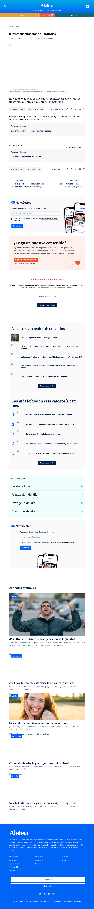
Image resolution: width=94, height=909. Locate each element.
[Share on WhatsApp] (84, 109)
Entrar (54, 296)
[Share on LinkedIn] (71, 109)
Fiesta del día (20, 486)
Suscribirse (48, 879)
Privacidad (77, 901)
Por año (63, 861)
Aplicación (38, 864)
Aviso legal (57, 901)
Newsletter (39, 861)
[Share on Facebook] (67, 109)
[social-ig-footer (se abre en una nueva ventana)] (54, 894)
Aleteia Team (35, 38)
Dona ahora (46, 15)
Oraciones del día (23, 511)
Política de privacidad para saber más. (62, 542)
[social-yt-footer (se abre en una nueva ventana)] (40, 894)
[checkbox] (12, 219)
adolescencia (16, 656)
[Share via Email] (80, 109)
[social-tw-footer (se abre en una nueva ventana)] (49, 894)
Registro (20, 15)
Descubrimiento (15, 870)
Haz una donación (31, 901)
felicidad (14, 596)
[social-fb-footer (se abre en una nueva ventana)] (45, 894)
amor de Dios (16, 736)
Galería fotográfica (73, 147)
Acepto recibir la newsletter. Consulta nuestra (36, 220)
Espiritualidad (14, 864)
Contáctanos (67, 901)
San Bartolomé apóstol (54, 10)
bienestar (14, 776)
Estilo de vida (14, 27)
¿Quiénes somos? (45, 901)
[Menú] (16, 6)
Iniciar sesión (47, 886)
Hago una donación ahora (24, 259)
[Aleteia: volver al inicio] (47, 5)
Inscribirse (17, 226)
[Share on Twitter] (76, 109)
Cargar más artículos (47, 386)
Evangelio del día (23, 503)
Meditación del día (24, 494)
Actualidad (13, 861)
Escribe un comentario (47, 305)
